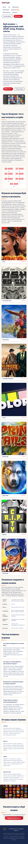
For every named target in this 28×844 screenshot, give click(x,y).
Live (9, 7)
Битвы (4, 7)
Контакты (14, 12)
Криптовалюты (6, 12)
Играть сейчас (8, 88)
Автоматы (14, 9)
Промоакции (6, 9)
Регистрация (18, 16)
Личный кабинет (7, 16)
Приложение (15, 7)
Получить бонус (19, 88)
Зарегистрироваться (14, 818)
